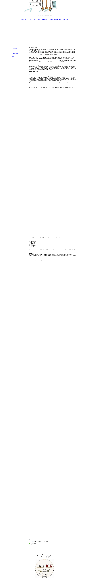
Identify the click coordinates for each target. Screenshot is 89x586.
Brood (39, 19)
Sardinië (13, 59)
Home (22, 19)
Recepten (51, 19)
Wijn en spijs (44, 19)
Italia (26, 19)
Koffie (35, 19)
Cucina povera (15, 53)
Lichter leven (65, 19)
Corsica (30, 19)
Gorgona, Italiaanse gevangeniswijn (18, 50)
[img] (44, 6)
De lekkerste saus (57, 19)
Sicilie (13, 56)
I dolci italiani (14, 48)
